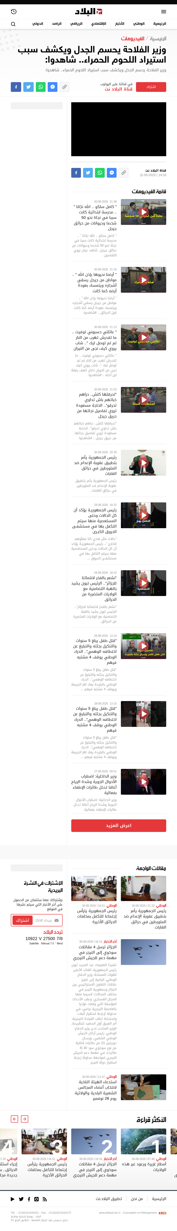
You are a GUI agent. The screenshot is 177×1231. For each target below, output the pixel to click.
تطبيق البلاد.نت (109, 1198)
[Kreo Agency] (162, 1212)
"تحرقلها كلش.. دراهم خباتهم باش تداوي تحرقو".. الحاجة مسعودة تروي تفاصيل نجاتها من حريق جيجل (96, 405)
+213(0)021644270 (59, 1212)
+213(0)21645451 (28, 1212)
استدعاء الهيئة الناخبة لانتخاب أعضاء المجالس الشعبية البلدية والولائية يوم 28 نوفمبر (96, 1090)
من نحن (137, 1198)
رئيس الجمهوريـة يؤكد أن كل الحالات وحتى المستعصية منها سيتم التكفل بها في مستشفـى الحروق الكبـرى (94, 520)
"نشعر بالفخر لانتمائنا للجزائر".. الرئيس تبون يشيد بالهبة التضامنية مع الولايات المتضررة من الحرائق (94, 588)
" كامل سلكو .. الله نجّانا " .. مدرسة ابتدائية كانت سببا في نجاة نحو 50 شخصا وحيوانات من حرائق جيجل (95, 217)
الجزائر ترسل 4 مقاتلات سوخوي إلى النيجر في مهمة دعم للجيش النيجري (95, 952)
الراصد (57, 24)
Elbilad (88, 12)
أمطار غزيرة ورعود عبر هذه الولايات (144, 1166)
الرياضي (76, 24)
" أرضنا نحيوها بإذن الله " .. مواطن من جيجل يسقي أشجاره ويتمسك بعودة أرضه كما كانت (94, 282)
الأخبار (119, 24)
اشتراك (151, 87)
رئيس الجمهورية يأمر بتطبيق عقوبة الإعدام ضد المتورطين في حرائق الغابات (95, 465)
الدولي (37, 24)
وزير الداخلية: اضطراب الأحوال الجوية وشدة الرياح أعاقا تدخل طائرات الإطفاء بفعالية (94, 784)
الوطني (139, 24)
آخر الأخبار (110, 941)
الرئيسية (159, 24)
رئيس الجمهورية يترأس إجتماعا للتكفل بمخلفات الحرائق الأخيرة (97, 916)
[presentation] (24, 1119)
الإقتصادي (98, 24)
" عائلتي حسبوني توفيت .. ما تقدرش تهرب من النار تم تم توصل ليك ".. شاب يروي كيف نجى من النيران (94, 340)
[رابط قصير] (64, 87)
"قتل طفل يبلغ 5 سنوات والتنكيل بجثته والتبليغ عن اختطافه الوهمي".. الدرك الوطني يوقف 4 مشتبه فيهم (95, 651)
